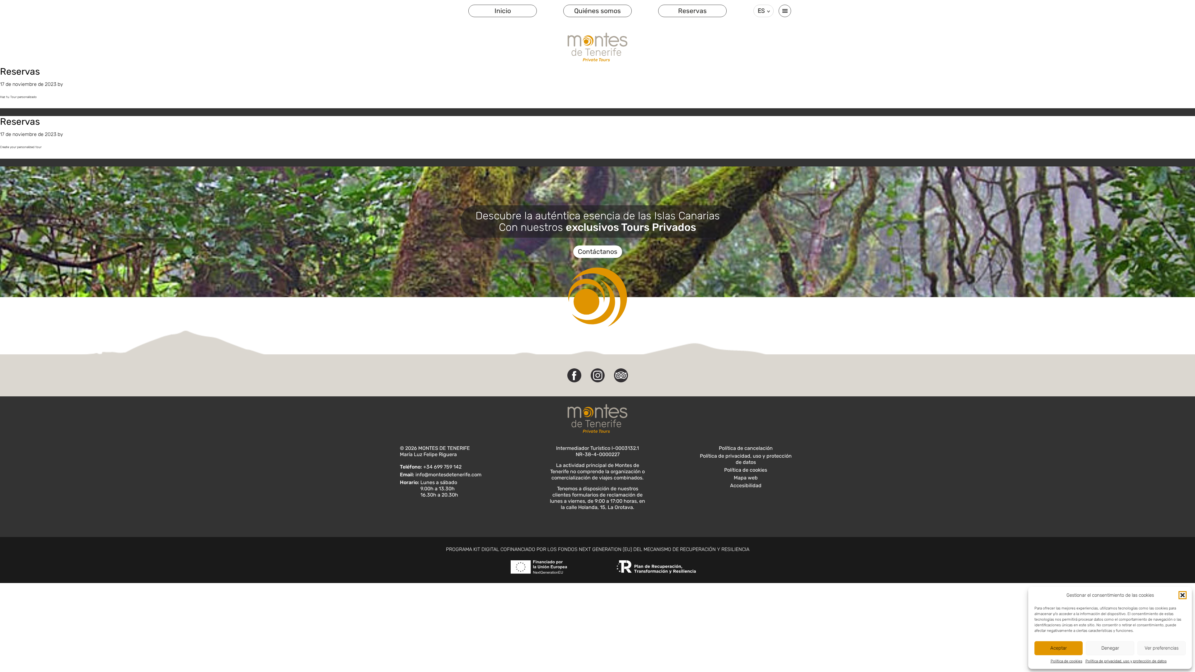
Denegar (1110, 648)
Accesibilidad (746, 485)
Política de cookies (1066, 661)
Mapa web (746, 478)
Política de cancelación (746, 448)
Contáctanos (597, 251)
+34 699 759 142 (442, 467)
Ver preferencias (1162, 648)
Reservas (692, 11)
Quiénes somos (597, 11)
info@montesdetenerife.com (448, 475)
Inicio (502, 11)
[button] (1182, 595)
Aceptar (1058, 648)
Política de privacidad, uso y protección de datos (1126, 661)
